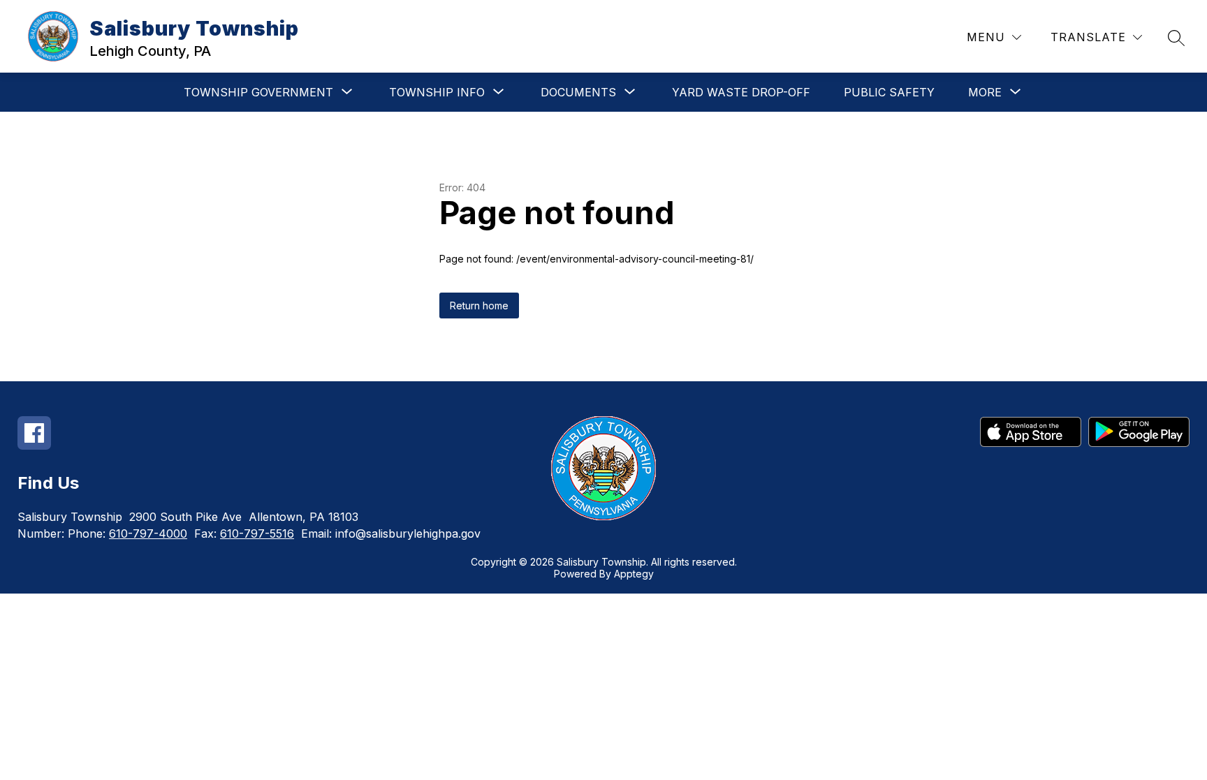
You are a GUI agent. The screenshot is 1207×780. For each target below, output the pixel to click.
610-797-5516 (257, 533)
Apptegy (634, 574)
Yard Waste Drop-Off (741, 92)
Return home (479, 305)
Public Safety (889, 92)
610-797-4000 (148, 533)
